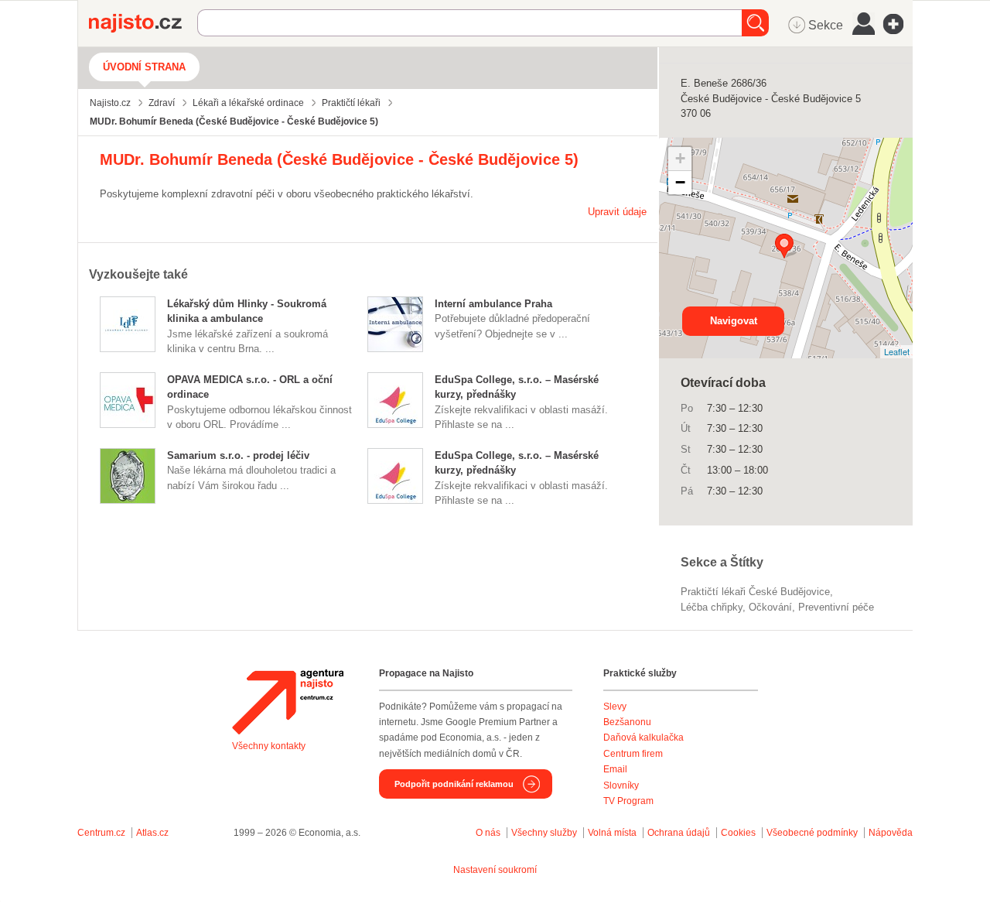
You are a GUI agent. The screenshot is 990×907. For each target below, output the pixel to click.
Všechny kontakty (269, 746)
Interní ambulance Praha (493, 304)
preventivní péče (836, 607)
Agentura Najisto (287, 701)
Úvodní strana (144, 67)
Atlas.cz (152, 832)
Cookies (738, 832)
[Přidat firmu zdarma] (897, 24)
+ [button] (680, 158)
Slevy (614, 706)
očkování (770, 607)
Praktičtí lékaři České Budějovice (755, 591)
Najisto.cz (143, 23)
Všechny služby (545, 832)
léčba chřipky (711, 607)
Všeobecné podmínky (812, 832)
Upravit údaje (617, 211)
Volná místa (612, 832)
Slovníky (621, 785)
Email (615, 769)
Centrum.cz (101, 832)
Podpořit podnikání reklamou (454, 784)
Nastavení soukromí (495, 869)
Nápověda (891, 832)
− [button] (680, 182)
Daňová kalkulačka (643, 737)
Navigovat (733, 321)
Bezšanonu (627, 722)
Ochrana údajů (678, 832)
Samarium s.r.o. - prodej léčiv (238, 455)
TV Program (628, 801)
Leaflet (897, 351)
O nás (488, 832)
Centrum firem (633, 753)
